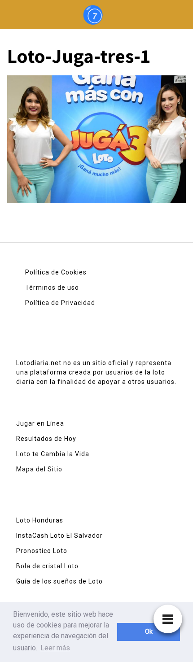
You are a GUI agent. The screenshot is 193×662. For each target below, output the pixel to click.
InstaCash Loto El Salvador (59, 535)
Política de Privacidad (60, 302)
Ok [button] (149, 632)
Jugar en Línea (40, 423)
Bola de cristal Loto (47, 566)
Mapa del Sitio (39, 469)
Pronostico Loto (41, 550)
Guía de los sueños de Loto (59, 581)
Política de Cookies (56, 272)
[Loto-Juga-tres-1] (96, 142)
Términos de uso (52, 287)
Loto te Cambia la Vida (52, 453)
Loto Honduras (39, 520)
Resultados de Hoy (46, 438)
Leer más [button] (55, 648)
